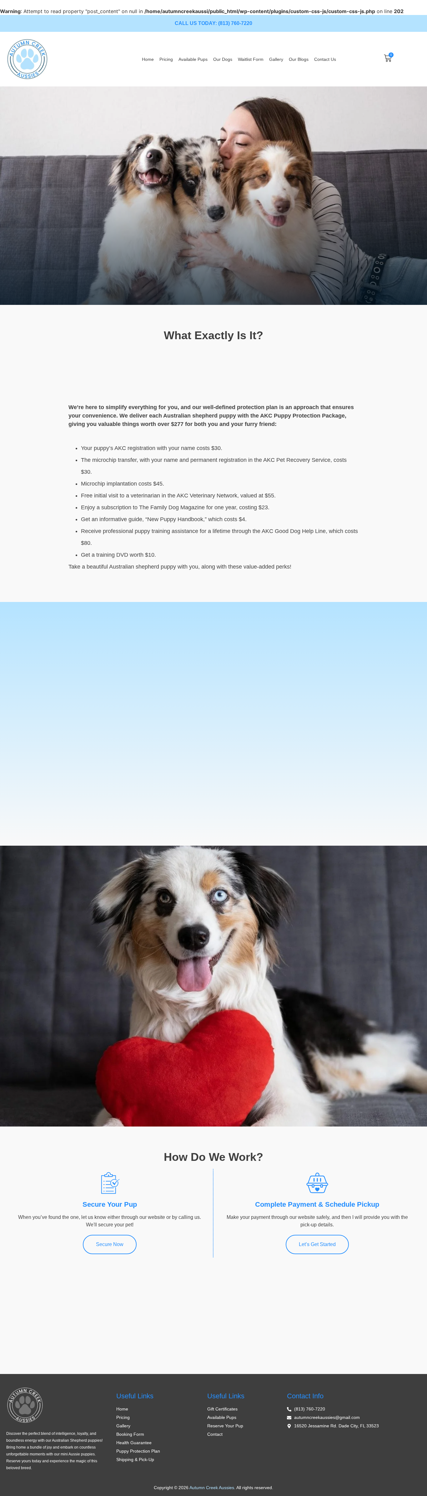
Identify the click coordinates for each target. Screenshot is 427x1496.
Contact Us (325, 59)
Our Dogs (222, 59)
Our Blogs (299, 59)
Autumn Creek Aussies (211, 1487)
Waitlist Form (251, 59)
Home (148, 59)
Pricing (166, 59)
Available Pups (193, 59)
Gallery (276, 59)
